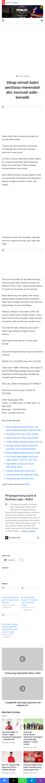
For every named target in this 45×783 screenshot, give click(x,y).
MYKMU (26, 484)
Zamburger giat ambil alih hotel (20, 478)
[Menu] (3, 20)
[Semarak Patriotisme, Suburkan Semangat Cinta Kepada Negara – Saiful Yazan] (33, 724)
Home (19, 76)
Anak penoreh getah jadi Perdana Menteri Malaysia (10, 599)
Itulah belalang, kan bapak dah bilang (22, 474)
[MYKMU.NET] (22, 11)
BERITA (26, 76)
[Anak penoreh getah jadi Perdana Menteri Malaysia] (10, 591)
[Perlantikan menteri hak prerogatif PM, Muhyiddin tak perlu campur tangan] (10, 618)
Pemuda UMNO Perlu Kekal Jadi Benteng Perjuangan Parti (33, 767)
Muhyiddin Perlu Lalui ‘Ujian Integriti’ (22, 434)
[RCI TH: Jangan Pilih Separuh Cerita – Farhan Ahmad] (12, 756)
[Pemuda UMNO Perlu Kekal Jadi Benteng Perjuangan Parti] (33, 756)
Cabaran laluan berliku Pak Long (20, 471)
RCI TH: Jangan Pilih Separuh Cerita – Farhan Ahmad (11, 767)
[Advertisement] (22, 48)
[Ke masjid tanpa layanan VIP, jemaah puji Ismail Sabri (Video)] (29, 591)
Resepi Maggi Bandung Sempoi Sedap (23, 452)
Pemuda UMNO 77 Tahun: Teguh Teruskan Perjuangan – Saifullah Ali (11, 736)
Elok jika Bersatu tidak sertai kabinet (22, 438)
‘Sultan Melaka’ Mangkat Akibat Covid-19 (24, 442)
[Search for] (42, 20)
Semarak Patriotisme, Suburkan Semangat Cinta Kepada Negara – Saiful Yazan (33, 738)
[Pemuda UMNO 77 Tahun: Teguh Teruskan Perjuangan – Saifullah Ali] (12, 724)
